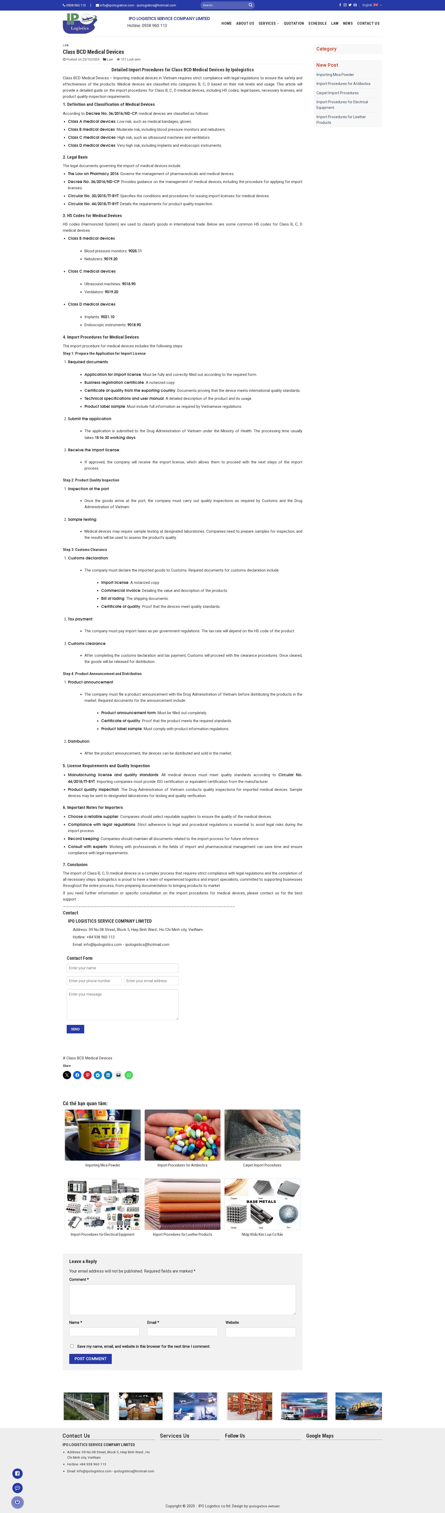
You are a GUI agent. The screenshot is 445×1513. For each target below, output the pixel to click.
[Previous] (62, 1410)
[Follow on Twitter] (350, 5)
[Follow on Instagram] (345, 5)
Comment (79, 1279)
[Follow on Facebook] (340, 5)
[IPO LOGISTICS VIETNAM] (87, 23)
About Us (245, 23)
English (367, 5)
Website (232, 1322)
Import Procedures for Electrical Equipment (342, 105)
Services (267, 23)
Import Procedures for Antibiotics (343, 84)
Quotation (294, 23)
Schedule (317, 23)
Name (75, 1322)
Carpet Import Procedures (337, 93)
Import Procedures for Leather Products (341, 120)
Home (226, 23)
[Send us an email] (355, 5)
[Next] (383, 1410)
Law (335, 23)
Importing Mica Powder (335, 75)
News (348, 23)
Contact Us (368, 23)
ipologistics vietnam (264, 1506)
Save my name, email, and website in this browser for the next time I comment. (143, 1346)
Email (153, 1322)
